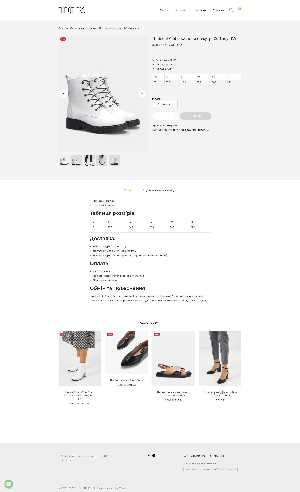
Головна (63, 28)
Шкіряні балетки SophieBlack (126, 380)
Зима (193, 129)
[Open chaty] (9, 484)
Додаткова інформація (159, 190)
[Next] (142, 94)
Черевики (203, 129)
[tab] (128, 190)
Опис (128, 190)
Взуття (168, 129)
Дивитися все (78, 28)
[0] (237, 10)
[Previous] (64, 94)
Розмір (156, 98)
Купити (196, 116)
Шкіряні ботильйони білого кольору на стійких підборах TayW (79, 395)
